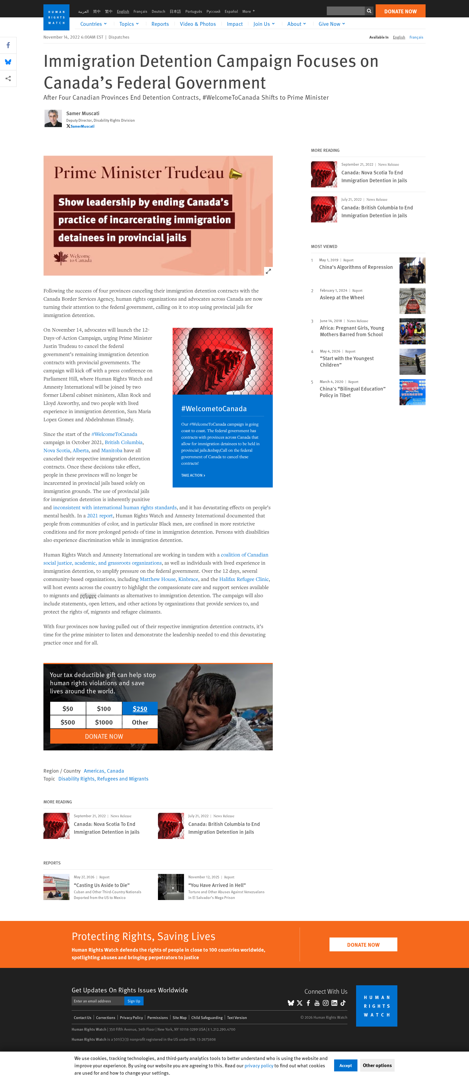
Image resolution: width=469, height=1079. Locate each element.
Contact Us (82, 1017)
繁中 (109, 11)
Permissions (157, 1017)
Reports (160, 23)
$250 (140, 708)
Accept (346, 1065)
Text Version (237, 1017)
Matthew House (158, 578)
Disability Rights (76, 778)
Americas (94, 770)
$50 (67, 708)
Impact (235, 23)
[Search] (369, 11)
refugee (88, 595)
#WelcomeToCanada (114, 433)
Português (193, 11)
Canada (115, 770)
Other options (377, 1065)
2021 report (100, 515)
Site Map (180, 1017)
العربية (83, 11)
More (250, 11)
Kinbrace (188, 578)
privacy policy (259, 1065)
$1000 (104, 721)
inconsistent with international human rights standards (115, 507)
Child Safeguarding (207, 1017)
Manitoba (111, 450)
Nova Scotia (56, 450)
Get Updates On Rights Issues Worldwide (130, 989)
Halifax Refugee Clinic (244, 578)
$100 (104, 708)
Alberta (81, 450)
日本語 (175, 11)
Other (140, 721)
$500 (68, 721)
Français (140, 11)
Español (231, 11)
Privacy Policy (131, 1017)
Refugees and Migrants (122, 778)
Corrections (105, 1017)
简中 (97, 11)
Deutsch (158, 11)
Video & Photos (198, 23)
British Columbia (123, 442)
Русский (213, 11)
